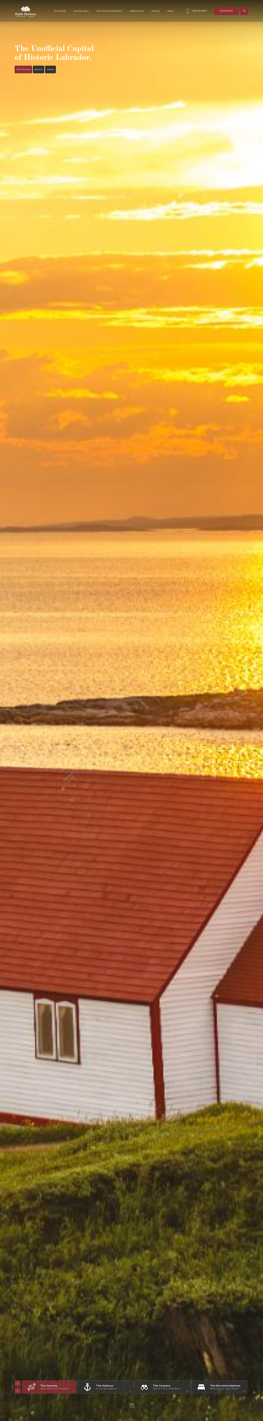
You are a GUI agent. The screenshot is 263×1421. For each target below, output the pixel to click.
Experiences (137, 11)
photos (39, 69)
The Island (60, 11)
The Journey (23, 69)
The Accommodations (109, 11)
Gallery (155, 11)
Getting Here (81, 11)
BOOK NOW (226, 10)
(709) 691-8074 (199, 10)
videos (50, 69)
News (170, 11)
